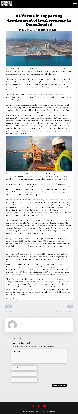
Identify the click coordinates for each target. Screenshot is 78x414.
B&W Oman (27, 30)
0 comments (53, 30)
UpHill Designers (51, 411)
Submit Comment (59, 385)
